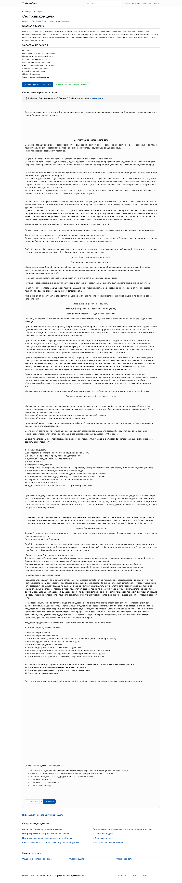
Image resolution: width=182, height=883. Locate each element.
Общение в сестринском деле (37, 859)
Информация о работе (42, 815)
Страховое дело (124, 859)
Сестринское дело (104, 833)
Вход (127, 3)
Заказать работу (151, 3)
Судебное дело (76, 859)
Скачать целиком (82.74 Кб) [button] (37, 84)
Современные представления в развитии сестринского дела (123, 829)
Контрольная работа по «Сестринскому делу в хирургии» (50, 842)
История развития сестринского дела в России (45, 833)
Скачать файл (96, 98)
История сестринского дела (109, 842)
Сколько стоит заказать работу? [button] (72, 84)
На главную (26, 12)
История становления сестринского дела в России (47, 838)
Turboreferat (40, 876)
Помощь (136, 3)
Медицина (38, 12)
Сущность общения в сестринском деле (42, 829)
